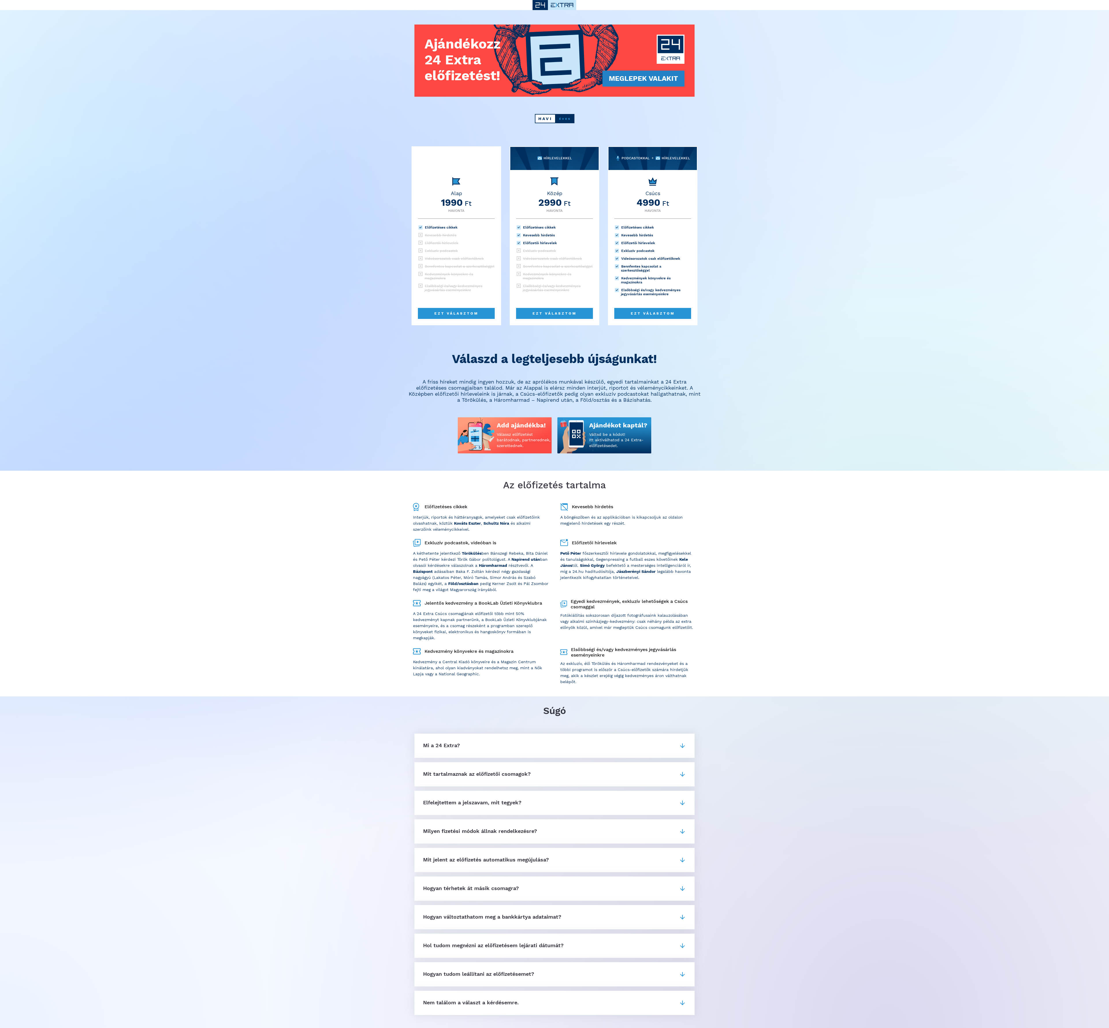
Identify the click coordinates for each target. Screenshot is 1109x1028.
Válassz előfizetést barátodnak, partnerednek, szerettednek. (523, 440)
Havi (545, 118)
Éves (565, 118)
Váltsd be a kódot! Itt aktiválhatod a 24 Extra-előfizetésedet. (616, 440)
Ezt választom (456, 313)
